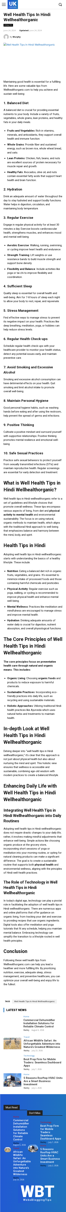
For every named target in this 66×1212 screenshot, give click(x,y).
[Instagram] (42, 4)
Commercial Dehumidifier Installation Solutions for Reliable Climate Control (39, 1023)
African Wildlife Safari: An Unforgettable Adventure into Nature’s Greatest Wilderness (42, 1044)
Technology (29, 1056)
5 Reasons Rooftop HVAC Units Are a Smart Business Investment (43, 1081)
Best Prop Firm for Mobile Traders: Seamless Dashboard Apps (42, 1062)
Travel (27, 1037)
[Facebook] (36, 4)
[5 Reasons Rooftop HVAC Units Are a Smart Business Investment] (12, 1080)
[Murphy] (7, 37)
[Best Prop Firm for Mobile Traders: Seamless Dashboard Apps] (12, 1061)
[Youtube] (52, 4)
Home (26, 1016)
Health (8, 25)
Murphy (17, 36)
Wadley (26, 1030)
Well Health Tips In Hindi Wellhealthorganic (34, 1001)
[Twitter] (47, 4)
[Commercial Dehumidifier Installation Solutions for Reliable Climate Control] (12, 1022)
